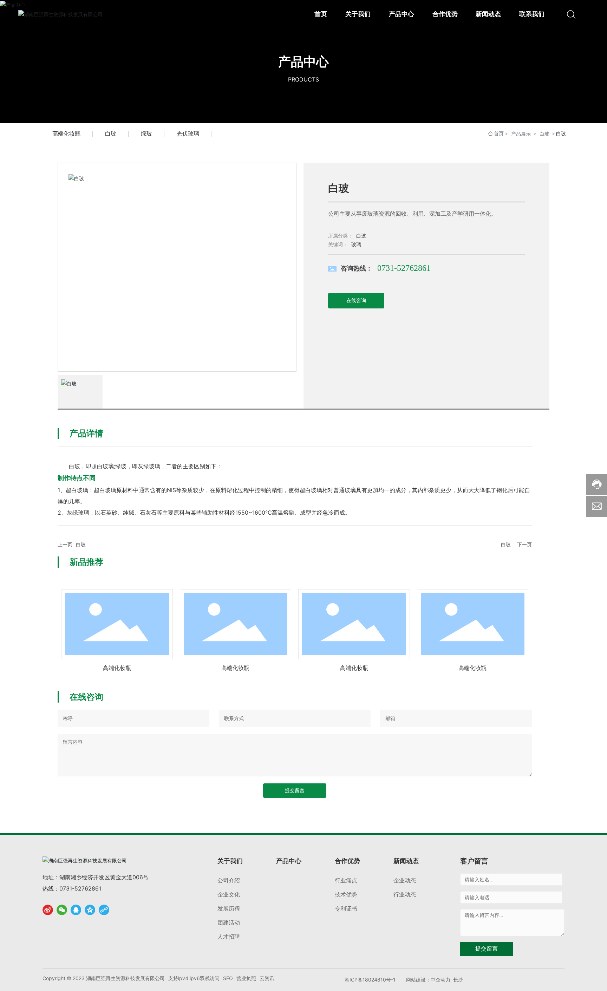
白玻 (110, 133)
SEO (228, 978)
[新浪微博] (48, 910)
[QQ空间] (90, 910)
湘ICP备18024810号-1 (370, 979)
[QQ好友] (76, 910)
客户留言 (474, 861)
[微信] (62, 910)
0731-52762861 (404, 268)
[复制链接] (104, 910)
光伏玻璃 (188, 133)
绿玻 (146, 133)
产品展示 (521, 134)
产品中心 (303, 61)
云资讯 (267, 978)
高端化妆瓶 (66, 133)
